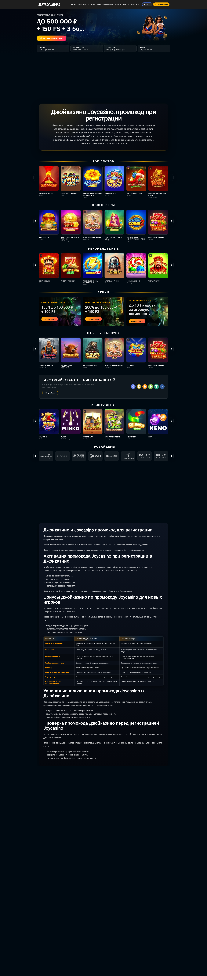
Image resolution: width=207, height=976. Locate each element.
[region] (103, 182)
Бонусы (134, 4)
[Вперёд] (171, 177)
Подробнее (50, 393)
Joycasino (49, 4)
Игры (73, 4)
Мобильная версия (105, 4)
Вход (92, 4)
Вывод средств (122, 4)
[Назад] (35, 177)
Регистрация (83, 4)
